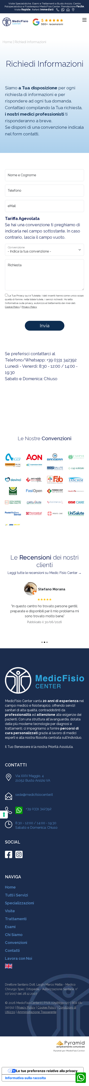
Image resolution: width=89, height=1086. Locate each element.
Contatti (12, 950)
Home (7, 42)
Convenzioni (16, 942)
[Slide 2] (44, 642)
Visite (10, 911)
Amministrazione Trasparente (36, 1012)
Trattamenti (15, 919)
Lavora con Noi (18, 958)
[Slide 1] (42, 642)
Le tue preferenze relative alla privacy (46, 1071)
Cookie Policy (46, 1007)
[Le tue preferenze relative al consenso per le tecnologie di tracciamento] (4, 815)
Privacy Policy (26, 1007)
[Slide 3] (47, 642)
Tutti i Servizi (16, 895)
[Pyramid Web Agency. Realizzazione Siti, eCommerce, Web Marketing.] (70, 1044)
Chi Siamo (14, 934)
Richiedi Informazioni (30, 42)
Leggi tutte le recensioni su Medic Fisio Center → (44, 573)
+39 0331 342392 (62, 359)
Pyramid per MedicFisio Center (69, 1051)
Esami (10, 927)
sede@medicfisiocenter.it (34, 795)
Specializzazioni (19, 903)
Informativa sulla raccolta (25, 1078)
